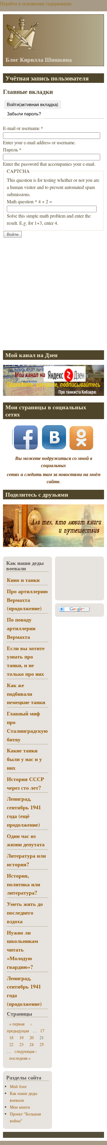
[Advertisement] (53, 291)
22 (11, 1044)
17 (42, 1031)
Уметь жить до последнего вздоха (25, 912)
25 (42, 1044)
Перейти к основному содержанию (35, 3)
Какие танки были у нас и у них (24, 758)
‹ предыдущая (19, 1027)
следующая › (26, 1051)
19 (21, 1037)
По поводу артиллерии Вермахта (21, 628)
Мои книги (20, 1107)
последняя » (20, 1058)
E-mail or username (23, 128)
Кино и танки (23, 580)
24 (31, 1044)
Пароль (12, 149)
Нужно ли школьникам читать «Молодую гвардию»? (22, 950)
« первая (16, 1024)
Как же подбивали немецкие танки (26, 693)
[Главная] (22, 49)
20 (31, 1037)
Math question (22, 201)
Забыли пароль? (24, 113)
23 (21, 1044)
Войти (32, 104)
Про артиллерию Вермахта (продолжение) (27, 599)
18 (11, 1037)
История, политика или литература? (23, 884)
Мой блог (18, 1086)
